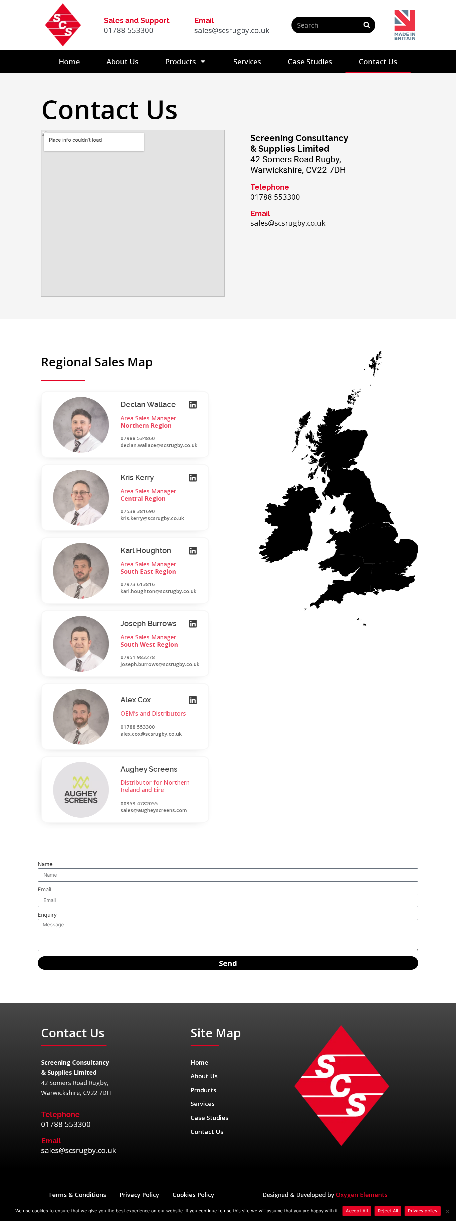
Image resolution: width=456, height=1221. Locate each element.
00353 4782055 (139, 803)
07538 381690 (138, 511)
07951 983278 (138, 657)
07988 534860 (138, 438)
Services (247, 61)
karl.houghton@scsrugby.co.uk (158, 591)
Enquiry (47, 915)
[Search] (367, 25)
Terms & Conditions (77, 1195)
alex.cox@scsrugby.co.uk (151, 733)
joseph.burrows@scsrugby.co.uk (160, 664)
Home (69, 61)
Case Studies (310, 61)
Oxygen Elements (362, 1195)
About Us (122, 61)
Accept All (357, 1210)
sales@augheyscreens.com (154, 810)
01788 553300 (138, 726)
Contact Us (378, 61)
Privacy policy (422, 1210)
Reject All (388, 1210)
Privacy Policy (139, 1195)
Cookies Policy (193, 1195)
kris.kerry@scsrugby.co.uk (152, 518)
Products (180, 61)
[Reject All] (447, 1211)
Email (44, 890)
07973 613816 (138, 584)
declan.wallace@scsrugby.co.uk (159, 445)
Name (45, 864)
